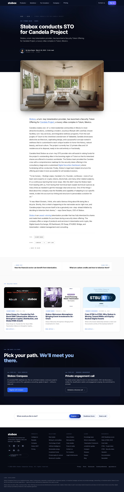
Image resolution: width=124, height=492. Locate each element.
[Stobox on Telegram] (18, 446)
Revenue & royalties (54, 458)
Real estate (52, 437)
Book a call (102, 416)
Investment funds (54, 452)
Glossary (86, 452)
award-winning (45, 215)
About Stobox (70, 437)
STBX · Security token (107, 449)
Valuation (104, 452)
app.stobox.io (112, 466)
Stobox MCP (34, 446)
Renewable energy (54, 449)
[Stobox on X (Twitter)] (9, 446)
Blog (28, 16)
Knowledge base (89, 437)
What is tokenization (89, 440)
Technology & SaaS (54, 443)
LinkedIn (38, 242)
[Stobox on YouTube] (22, 446)
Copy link (51, 242)
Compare (86, 449)
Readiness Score (89, 416)
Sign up (112, 3)
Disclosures (91, 466)
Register (74, 416)
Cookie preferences (101, 466)
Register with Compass (16, 390)
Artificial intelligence (54, 446)
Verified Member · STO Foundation (15, 455)
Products (23, 3)
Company (56, 3)
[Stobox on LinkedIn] (14, 446)
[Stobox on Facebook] (14, 450)
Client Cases (39, 237)
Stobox (32, 119)
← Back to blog (34, 248)
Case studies (70, 443)
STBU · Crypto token (107, 446)
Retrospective (70, 440)
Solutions (33, 3)
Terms (84, 466)
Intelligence (34, 437)
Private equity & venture (56, 455)
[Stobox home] (12, 3)
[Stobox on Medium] (9, 450)
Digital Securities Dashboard (69, 165)
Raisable (33, 440)
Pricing (66, 3)
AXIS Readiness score (107, 437)
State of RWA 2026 (107, 440)
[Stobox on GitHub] (18, 450)
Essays (86, 455)
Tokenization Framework (91, 443)
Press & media (70, 446)
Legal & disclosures (72, 455)
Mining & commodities (55, 440)
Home (21, 16)
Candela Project (47, 122)
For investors (44, 3)
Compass (34, 443)
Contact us (101, 3)
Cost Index (104, 443)
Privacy (79, 466)
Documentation (105, 455)
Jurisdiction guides (89, 446)
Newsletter (104, 458)
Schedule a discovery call (75, 390)
